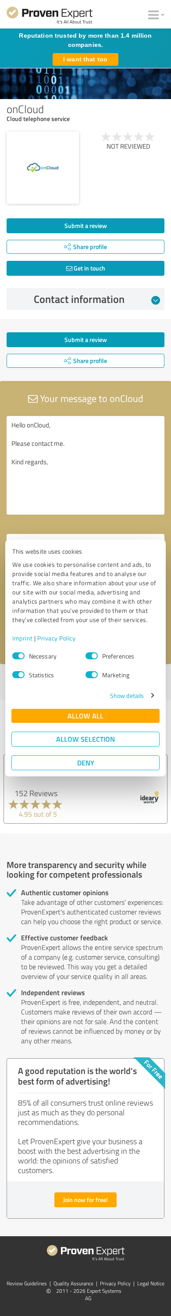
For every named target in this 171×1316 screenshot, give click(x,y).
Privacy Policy (56, 638)
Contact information (79, 299)
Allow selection (85, 739)
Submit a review (85, 225)
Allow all (85, 716)
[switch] (92, 655)
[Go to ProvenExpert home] (50, 17)
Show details (127, 695)
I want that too (85, 59)
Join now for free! (85, 1199)
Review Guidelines (27, 1283)
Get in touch (88, 268)
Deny (85, 763)
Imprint (22, 638)
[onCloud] (42, 167)
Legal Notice (150, 1283)
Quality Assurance (73, 1283)
